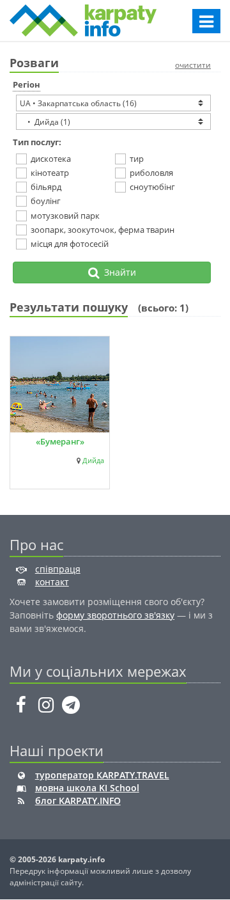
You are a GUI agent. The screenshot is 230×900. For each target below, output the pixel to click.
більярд (46, 187)
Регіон (26, 84)
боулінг (46, 201)
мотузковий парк (65, 215)
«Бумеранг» (60, 441)
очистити (193, 64)
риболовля (151, 172)
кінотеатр (50, 172)
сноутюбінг (152, 187)
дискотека (51, 158)
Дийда (93, 460)
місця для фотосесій (70, 243)
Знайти (117, 272)
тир (137, 158)
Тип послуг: (37, 142)
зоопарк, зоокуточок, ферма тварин (102, 229)
